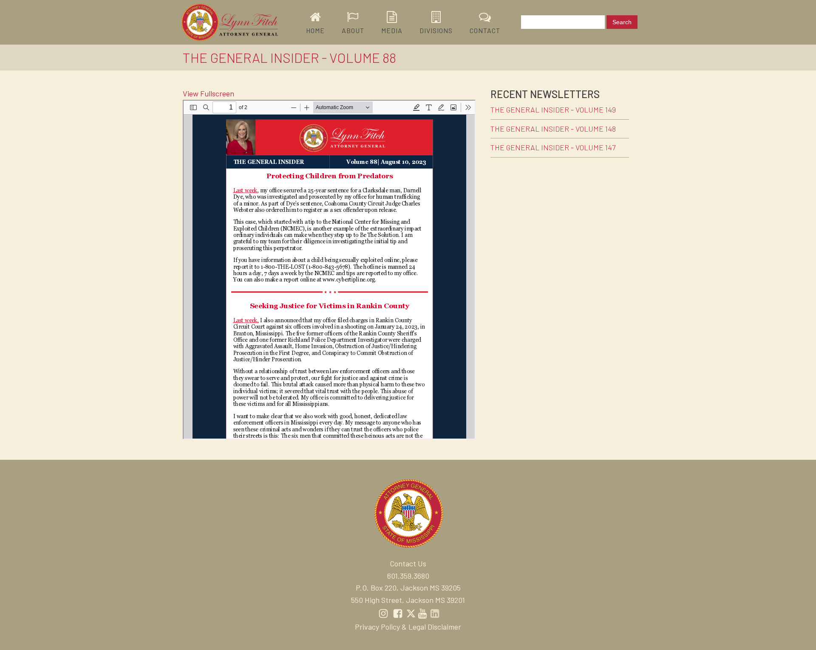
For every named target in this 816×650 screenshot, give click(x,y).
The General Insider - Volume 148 (553, 128)
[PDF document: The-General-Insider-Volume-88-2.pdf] (329, 269)
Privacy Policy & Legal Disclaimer (408, 626)
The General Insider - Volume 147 (552, 147)
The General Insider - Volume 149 (553, 109)
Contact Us (408, 563)
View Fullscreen (208, 93)
